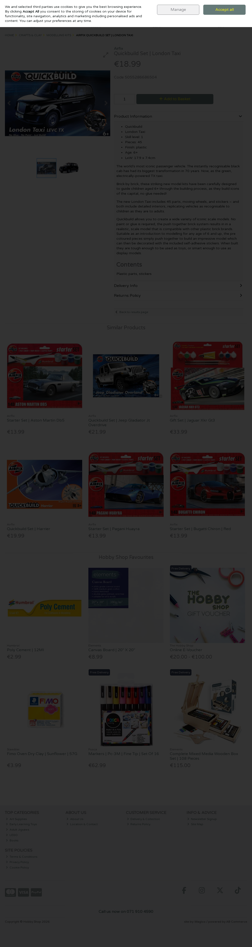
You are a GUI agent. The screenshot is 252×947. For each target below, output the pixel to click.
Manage (178, 9)
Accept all (224, 9)
